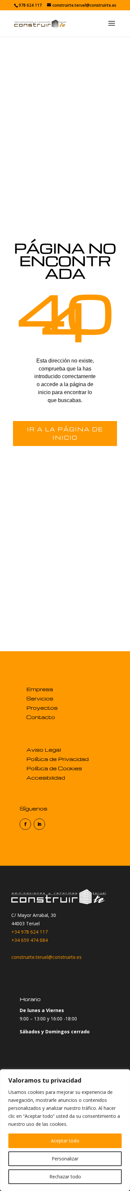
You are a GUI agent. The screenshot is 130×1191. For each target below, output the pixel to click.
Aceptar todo (65, 1140)
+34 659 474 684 (29, 940)
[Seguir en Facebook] (25, 824)
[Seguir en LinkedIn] (39, 824)
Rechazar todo (65, 1176)
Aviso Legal (43, 749)
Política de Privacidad (57, 759)
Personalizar (65, 1158)
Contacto (40, 717)
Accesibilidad (45, 777)
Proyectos (42, 707)
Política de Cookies (54, 768)
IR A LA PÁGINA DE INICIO (65, 433)
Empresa (39, 689)
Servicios (39, 698)
